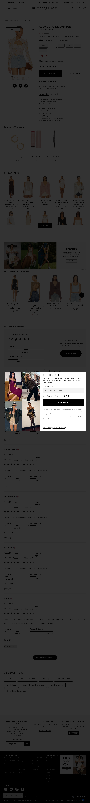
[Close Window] (84, 374)
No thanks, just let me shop (54, 428)
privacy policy (47, 416)
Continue (63, 403)
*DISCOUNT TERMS (49, 423)
